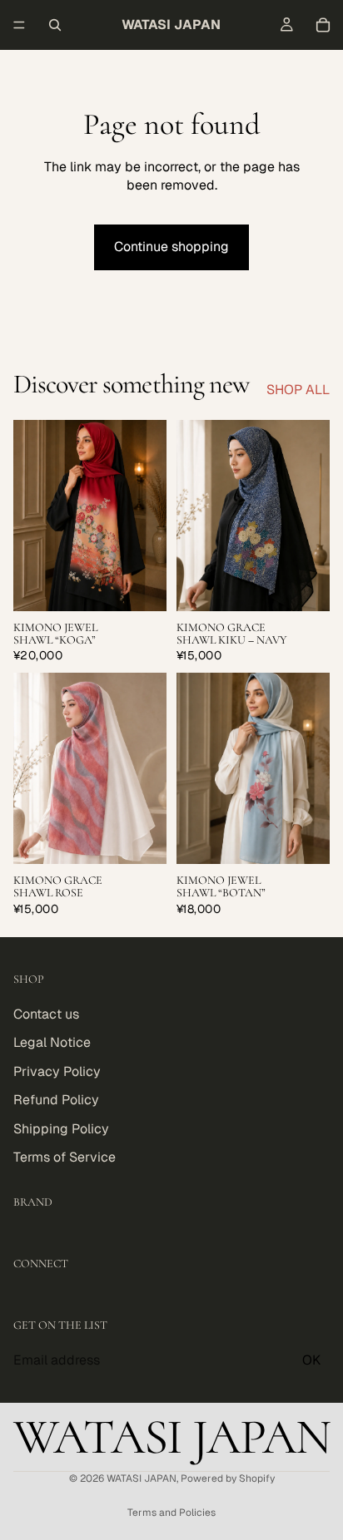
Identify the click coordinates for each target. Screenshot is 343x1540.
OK (311, 1359)
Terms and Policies (171, 1512)
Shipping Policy (61, 1128)
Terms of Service (64, 1156)
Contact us (46, 1014)
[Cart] (323, 25)
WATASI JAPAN (141, 1478)
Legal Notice (52, 1042)
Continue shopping (171, 246)
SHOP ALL (298, 389)
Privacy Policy (57, 1070)
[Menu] (19, 25)
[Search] (55, 25)
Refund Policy (56, 1099)
